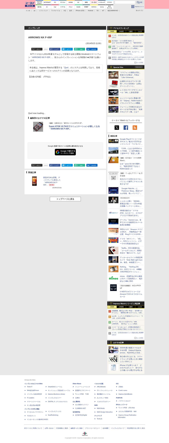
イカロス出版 (98, 384)
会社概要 (106, 428)
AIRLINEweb (101, 387)
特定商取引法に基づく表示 (136, 428)
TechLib (99, 419)
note (81, 49)
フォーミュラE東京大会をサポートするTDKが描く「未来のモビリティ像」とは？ (131, 109)
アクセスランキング (121, 28)
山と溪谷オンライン (82, 404)
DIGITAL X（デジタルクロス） (58, 401)
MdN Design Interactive (105, 412)
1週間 (131, 31)
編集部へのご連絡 (77, 428)
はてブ (69, 49)
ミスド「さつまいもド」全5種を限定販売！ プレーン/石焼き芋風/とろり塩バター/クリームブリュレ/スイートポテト (127, 329)
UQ (65, 10)
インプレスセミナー (54, 398)
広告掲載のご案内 (62, 428)
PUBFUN (119, 398)
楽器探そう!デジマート (82, 390)
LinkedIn (93, 49)
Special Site (118, 67)
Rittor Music (77, 384)
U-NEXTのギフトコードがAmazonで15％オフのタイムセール (131, 294)
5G (98, 10)
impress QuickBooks (125, 394)
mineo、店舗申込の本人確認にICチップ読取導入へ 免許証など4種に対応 (131, 278)
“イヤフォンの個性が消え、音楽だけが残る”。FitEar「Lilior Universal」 (130, 74)
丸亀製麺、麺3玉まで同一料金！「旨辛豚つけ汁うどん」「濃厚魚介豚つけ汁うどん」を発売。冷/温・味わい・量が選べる (127, 313)
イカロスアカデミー (103, 401)
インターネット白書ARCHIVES (37, 419)
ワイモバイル (55, 10)
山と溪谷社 (76, 401)
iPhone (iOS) (80, 10)
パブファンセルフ (124, 401)
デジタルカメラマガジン (35, 412)
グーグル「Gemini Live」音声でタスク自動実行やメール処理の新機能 (131, 222)
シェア (56, 49)
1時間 (112, 31)
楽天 (70, 10)
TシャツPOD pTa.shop (127, 408)
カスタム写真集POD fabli (127, 411)
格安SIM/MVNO (113, 10)
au (34, 10)
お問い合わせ (49, 428)
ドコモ (28, 10)
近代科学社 (76, 412)
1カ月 (140, 31)
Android (90, 10)
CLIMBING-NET (80, 408)
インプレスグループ (117, 428)
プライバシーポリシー (92, 428)
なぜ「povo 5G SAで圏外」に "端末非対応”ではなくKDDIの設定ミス (130, 166)
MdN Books (101, 408)
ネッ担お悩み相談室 (33, 405)
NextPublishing (53, 415)
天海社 (121, 387)
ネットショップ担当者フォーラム (59, 390)
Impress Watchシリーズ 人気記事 (126, 304)
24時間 (121, 31)
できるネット (31, 416)
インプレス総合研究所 (34, 394)
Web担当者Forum (33, 390)
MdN (96, 405)
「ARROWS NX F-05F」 (41, 57)
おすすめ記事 (118, 343)
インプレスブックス (54, 411)
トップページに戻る (65, 199)
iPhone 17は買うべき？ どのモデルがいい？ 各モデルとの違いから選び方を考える (131, 367)
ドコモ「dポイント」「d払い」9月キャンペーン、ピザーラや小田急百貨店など (131, 241)
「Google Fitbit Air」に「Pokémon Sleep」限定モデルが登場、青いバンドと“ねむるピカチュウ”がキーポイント (131, 193)
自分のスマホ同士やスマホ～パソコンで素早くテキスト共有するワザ (131, 181)
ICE (117, 384)
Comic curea (123, 390)
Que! (66, 68)
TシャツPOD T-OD (82, 394)
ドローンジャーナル (33, 401)
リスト (46, 49)
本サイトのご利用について (33, 428)
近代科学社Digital (81, 415)
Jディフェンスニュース (104, 390)
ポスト (38, 49)
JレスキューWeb (102, 398)
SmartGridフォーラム (55, 387)
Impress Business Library (56, 394)
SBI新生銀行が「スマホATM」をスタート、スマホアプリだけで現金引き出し (131, 213)
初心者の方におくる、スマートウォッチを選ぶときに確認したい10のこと (131, 359)
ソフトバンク (43, 10)
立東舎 (77, 398)
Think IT (29, 387)
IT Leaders (30, 398)
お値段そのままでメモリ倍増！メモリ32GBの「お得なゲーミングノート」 (131, 83)
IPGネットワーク (121, 404)
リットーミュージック (82, 387)
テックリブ (98, 416)
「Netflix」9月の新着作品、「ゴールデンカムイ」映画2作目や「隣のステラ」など (131, 250)
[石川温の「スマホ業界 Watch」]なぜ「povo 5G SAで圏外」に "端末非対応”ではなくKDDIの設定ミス (127, 43)
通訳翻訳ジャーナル (103, 394)
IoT (103, 10)
